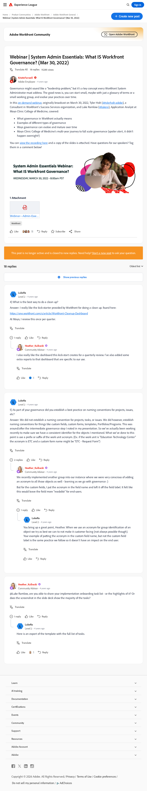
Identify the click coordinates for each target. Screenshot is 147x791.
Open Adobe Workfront (122, 34)
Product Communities (21, 14)
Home (5, 14)
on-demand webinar (30, 102)
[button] (127, 16)
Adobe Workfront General (64, 14)
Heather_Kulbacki (34, 345)
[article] (72, 315)
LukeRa (22, 292)
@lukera (104, 107)
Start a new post (101, 253)
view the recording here (34, 143)
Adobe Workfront (42, 14)
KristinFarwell (25, 77)
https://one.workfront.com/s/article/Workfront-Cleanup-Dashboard (49, 313)
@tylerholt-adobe (113, 102)
